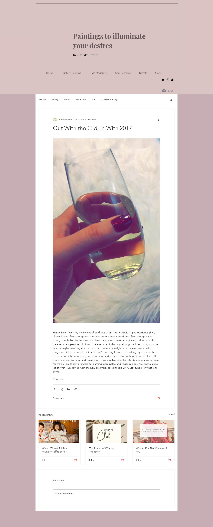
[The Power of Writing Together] (107, 431)
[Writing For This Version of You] (153, 431)
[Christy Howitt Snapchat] (172, 79)
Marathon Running (109, 99)
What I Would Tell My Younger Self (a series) (54, 450)
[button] (171, 100)
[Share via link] (75, 389)
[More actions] (158, 119)
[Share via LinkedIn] (68, 389)
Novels (67, 99)
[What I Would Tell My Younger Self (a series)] (59, 431)
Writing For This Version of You (151, 450)
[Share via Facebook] (54, 389)
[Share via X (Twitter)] (61, 389)
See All (171, 414)
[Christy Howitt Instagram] (167, 79)
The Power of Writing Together (101, 450)
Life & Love (81, 99)
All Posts (42, 99)
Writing (55, 99)
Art (93, 99)
